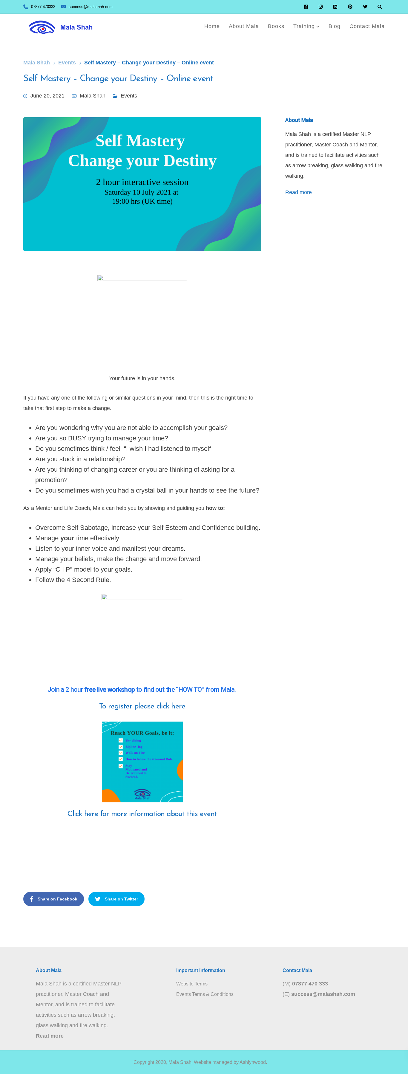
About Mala (244, 26)
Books (276, 26)
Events (129, 96)
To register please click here (142, 706)
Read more (298, 192)
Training (304, 26)
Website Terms (192, 983)
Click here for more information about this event (142, 814)
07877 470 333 (310, 984)
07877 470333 (43, 6)
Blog (334, 26)
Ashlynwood (253, 1062)
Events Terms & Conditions (205, 994)
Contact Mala (367, 26)
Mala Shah (92, 96)
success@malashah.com (91, 6)
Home (212, 26)
